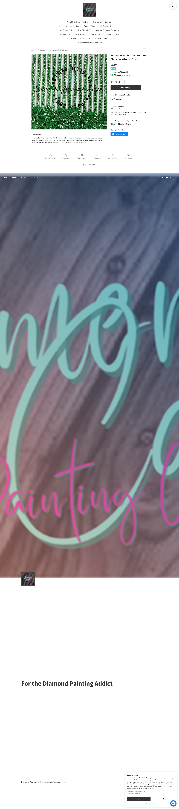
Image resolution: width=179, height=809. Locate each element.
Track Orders (81, 158)
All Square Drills (107, 26)
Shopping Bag (113, 158)
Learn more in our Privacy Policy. (137, 792)
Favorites (97, 158)
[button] (118, 99)
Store (33, 50)
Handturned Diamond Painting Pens (80, 26)
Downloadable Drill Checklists (89, 43)
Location (23, 177)
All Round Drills (66, 30)
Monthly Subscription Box (77, 22)
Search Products (50, 158)
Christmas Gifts (101, 38)
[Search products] (173, 6)
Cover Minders (112, 34)
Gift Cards (128, 158)
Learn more (126, 75)
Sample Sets (80, 34)
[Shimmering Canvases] (89, 10)
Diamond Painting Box (102, 22)
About (14, 177)
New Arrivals (96, 34)
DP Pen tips (65, 34)
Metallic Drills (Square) (60, 50)
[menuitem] (143, 50)
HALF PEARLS (84, 30)
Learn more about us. (133, 794)
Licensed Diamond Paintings (107, 30)
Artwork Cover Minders (80, 38)
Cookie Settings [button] (151, 804)
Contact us (34, 177)
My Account (66, 158)
